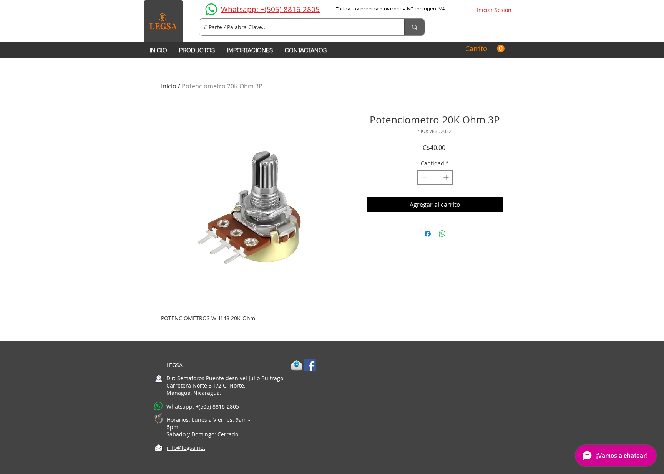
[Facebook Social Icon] (310, 365)
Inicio (168, 86)
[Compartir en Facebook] (427, 233)
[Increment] (447, 177)
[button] (485, 49)
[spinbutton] (435, 177)
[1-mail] (296, 365)
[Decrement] (423, 177)
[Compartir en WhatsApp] (442, 233)
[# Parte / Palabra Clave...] (414, 27)
